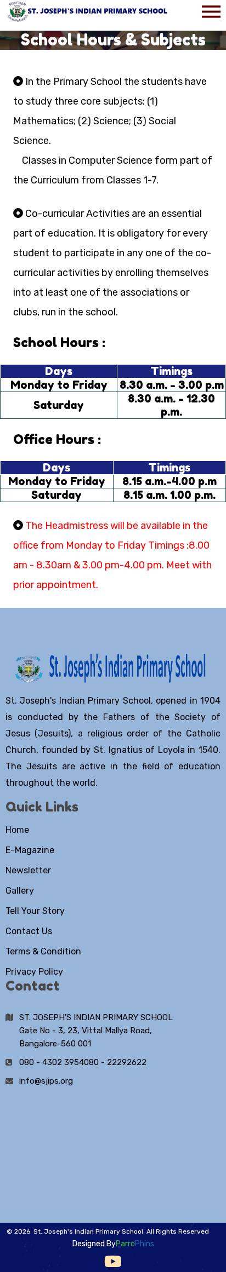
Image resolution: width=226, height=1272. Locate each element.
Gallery (19, 890)
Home (17, 830)
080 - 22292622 (115, 1062)
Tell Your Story (35, 911)
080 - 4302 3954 (51, 1062)
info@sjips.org (46, 1081)
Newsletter (28, 870)
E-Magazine (29, 850)
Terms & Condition (43, 951)
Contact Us (28, 931)
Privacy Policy (34, 971)
